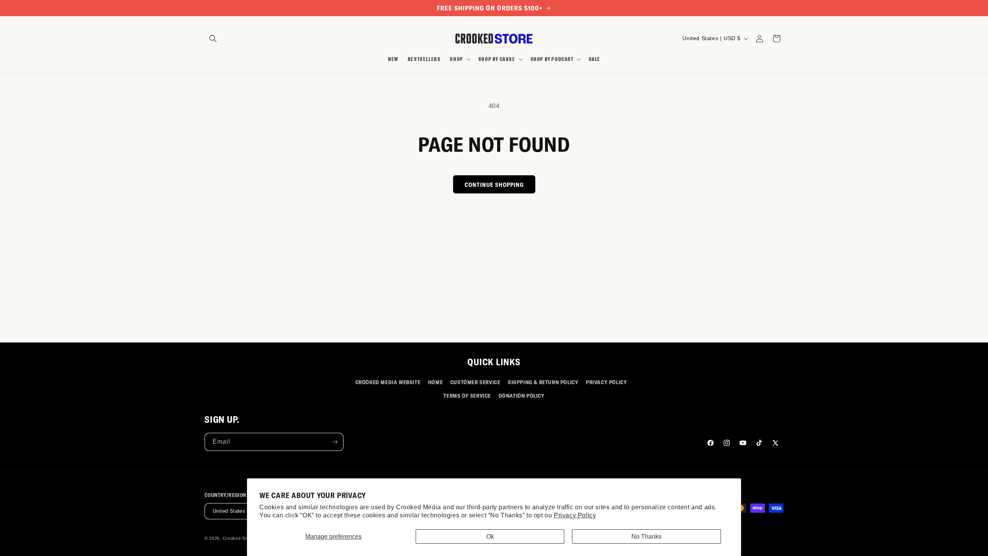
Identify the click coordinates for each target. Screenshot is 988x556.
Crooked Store (238, 538)
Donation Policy (522, 395)
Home (435, 382)
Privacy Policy (575, 515)
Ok (490, 536)
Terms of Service (467, 395)
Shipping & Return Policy (543, 382)
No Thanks (646, 536)
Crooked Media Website (388, 382)
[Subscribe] (334, 442)
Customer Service (475, 382)
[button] (213, 38)
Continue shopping (494, 184)
